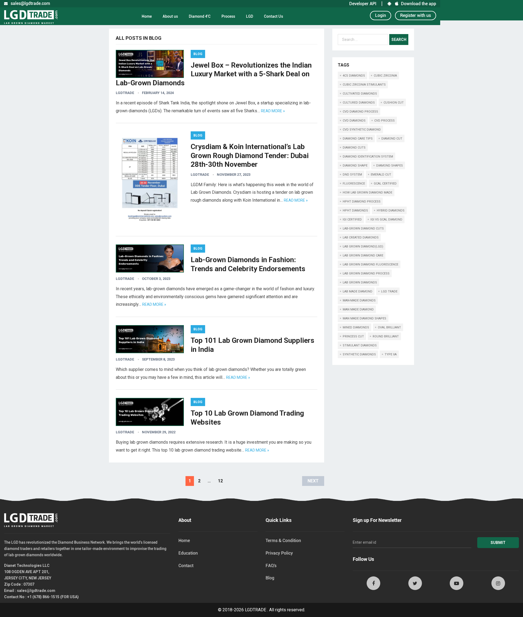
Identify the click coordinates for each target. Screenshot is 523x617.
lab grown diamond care (363, 255)
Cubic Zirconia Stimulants (364, 84)
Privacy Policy (279, 553)
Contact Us (273, 16)
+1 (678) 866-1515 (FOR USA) (53, 597)
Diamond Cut (391, 138)
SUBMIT (498, 542)
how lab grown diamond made (367, 192)
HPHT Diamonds (355, 210)
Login (380, 15)
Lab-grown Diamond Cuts (363, 228)
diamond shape (355, 165)
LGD (249, 16)
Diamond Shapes (389, 165)
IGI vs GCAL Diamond (386, 219)
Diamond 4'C (200, 16)
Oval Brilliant (389, 327)
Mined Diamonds (356, 327)
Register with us (415, 15)
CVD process (384, 120)
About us (170, 16)
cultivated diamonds (360, 93)
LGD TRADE (389, 291)
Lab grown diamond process (366, 273)
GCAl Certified (385, 183)
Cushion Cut (394, 102)
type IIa (391, 354)
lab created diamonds (361, 237)
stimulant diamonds (360, 345)
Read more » (273, 111)
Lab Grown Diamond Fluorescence (370, 264)
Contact (185, 565)
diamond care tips (358, 138)
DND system (352, 174)
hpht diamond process (362, 201)
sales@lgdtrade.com (36, 590)
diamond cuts (354, 147)
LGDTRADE (255, 609)
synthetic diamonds (359, 354)
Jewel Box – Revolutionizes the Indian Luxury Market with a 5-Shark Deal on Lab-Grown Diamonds (214, 74)
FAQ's (271, 565)
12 (220, 480)
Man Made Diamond (358, 309)
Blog (197, 54)
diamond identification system (368, 156)
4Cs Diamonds (354, 75)
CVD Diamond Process (360, 111)
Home (147, 16)
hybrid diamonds (391, 210)
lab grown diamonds (360, 282)
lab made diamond (357, 291)
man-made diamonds (359, 300)
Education (188, 553)
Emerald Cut (381, 174)
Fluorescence (354, 183)
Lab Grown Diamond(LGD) (363, 246)
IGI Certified (352, 219)
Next (313, 480)
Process (228, 16)
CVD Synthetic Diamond (362, 129)
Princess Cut (353, 336)
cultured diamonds (359, 102)
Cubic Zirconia (385, 75)
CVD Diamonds (354, 120)
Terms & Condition (283, 540)
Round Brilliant (386, 336)
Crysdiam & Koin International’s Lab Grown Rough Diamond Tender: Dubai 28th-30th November (250, 155)
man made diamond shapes (364, 318)
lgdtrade (125, 93)
